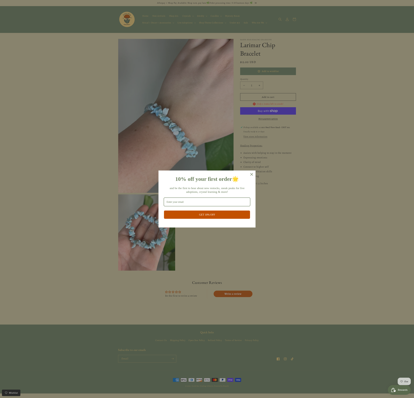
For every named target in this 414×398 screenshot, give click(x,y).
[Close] (252, 174)
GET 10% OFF (207, 214)
